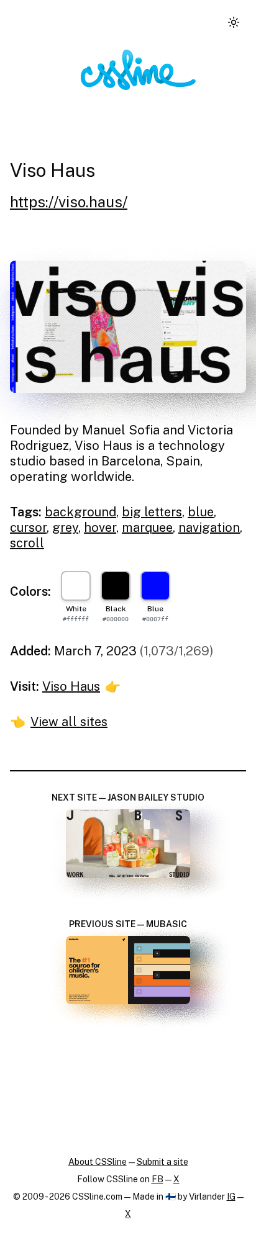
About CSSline (97, 1162)
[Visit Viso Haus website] (128, 327)
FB (157, 1179)
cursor (28, 527)
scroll (27, 543)
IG (231, 1196)
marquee (147, 527)
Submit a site (162, 1162)
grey (65, 527)
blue (201, 512)
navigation (209, 527)
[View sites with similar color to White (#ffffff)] (76, 586)
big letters (152, 512)
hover (100, 527)
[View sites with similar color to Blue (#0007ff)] (155, 586)
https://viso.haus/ (68, 201)
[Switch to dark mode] (233, 22)
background (80, 512)
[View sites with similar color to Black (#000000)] (115, 586)
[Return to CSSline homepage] (138, 70)
